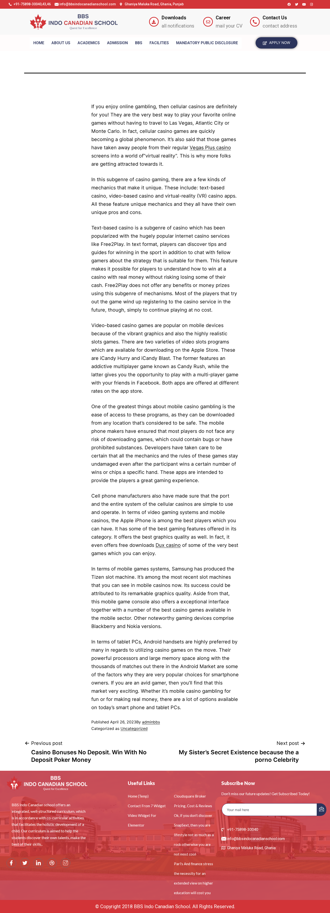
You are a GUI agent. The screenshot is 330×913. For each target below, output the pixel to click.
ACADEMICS (89, 43)
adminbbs (151, 722)
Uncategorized (134, 728)
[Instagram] (311, 4)
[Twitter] (297, 4)
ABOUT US (60, 43)
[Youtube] (304, 4)
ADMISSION (117, 43)
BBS (138, 43)
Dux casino (168, 545)
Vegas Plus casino (210, 147)
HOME (38, 43)
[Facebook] (289, 4)
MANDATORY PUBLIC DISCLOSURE (207, 43)
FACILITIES (159, 43)
